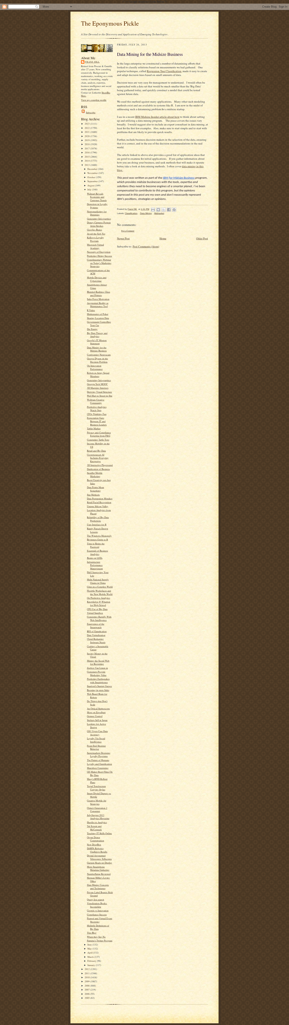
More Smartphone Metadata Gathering (98, 868)
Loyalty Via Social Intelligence (96, 740)
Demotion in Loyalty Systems (97, 205)
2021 (87, 131)
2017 (87, 148)
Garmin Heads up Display (99, 862)
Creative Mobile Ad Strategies (96, 802)
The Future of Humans (98, 760)
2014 (87, 160)
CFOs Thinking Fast (96, 414)
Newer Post (123, 238)
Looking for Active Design (96, 725)
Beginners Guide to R (97, 539)
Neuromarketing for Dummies (97, 213)
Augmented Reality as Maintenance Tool (97, 304)
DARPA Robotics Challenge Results (97, 850)
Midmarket (159, 213)
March (90, 956)
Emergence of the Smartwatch (95, 625)
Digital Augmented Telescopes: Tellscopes (99, 857)
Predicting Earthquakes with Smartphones (98, 680)
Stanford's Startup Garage (99, 686)
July (89, 189)
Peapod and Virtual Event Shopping (99, 920)
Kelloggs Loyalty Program (95, 239)
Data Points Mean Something (95, 489)
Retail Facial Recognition (99, 502)
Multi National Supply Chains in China (98, 581)
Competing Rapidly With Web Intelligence (99, 618)
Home (163, 238)
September (92, 181)
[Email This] (153, 209)
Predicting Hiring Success (99, 255)
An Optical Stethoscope (98, 708)
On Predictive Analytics (98, 597)
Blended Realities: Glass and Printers (98, 293)
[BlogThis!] (158, 209)
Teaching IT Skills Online (99, 833)
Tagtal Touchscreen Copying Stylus (96, 788)
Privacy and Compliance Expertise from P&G (99, 434)
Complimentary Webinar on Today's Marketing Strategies (99, 263)
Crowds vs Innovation (98, 910)
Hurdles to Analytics (97, 822)
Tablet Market (93, 428)
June (89, 944)
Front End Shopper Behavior (96, 747)
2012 (87, 969)
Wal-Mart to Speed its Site (99, 395)
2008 (87, 985)
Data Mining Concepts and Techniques (98, 886)
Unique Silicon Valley (97, 506)
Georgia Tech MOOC (97, 384)
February (92, 960)
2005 (87, 997)
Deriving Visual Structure (99, 391)
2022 (87, 127)
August (91, 185)
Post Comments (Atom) (146, 246)
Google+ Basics (94, 229)
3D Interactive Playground (100, 465)
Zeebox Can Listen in (97, 667)
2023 (87, 123)
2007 (87, 989)
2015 (87, 156)
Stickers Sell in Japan (97, 720)
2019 (87, 140)
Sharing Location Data (98, 318)
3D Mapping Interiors (97, 387)
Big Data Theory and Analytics (97, 334)
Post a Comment (127, 230)
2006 (87, 993)
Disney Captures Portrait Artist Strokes (99, 224)
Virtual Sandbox (95, 612)
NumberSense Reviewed (99, 873)
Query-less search (95, 899)
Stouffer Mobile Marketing (94, 474)
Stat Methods (93, 494)
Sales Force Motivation (98, 299)
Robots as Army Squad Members (98, 374)
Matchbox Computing (98, 767)
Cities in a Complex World (100, 586)
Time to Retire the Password (96, 545)
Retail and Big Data (96, 450)
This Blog (91, 932)
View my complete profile (93, 100)
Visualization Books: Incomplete (97, 905)
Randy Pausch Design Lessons (97, 530)
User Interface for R (96, 524)
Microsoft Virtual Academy (95, 246)
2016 (87, 152)
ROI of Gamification (97, 631)
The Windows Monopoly (99, 535)
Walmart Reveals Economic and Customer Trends (97, 197)
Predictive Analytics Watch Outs (96, 408)
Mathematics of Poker (97, 314)
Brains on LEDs (94, 557)
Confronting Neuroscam (99, 354)
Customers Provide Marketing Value (96, 673)
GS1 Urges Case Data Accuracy (97, 733)
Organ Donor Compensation (95, 839)
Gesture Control (94, 716)
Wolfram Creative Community (95, 401)
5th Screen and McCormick (94, 827)
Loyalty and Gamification (99, 763)
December (92, 168)
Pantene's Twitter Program (99, 940)
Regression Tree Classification (164, 71)
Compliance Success (97, 914)
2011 (87, 973)
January (91, 965)
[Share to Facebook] (169, 209)
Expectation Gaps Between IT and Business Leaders (97, 421)
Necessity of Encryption (98, 251)
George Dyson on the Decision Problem (97, 360)
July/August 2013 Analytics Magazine (98, 816)
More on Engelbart (96, 712)
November (92, 172)
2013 (87, 164)
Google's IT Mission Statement (97, 342)
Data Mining (146, 213)
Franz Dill (92, 61)
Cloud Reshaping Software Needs (96, 640)
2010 (87, 977)
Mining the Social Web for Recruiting (98, 662)
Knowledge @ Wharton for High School (98, 603)
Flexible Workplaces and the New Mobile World (100, 592)
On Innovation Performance (95, 367)
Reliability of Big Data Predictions (98, 519)
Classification (131, 213)
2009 (87, 981)
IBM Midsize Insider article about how (157, 117)
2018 (87, 144)
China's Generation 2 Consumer (97, 809)
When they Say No (96, 936)
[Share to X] (163, 209)
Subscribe (90, 112)
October (91, 177)
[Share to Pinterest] (174, 209)
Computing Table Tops (98, 439)
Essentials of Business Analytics (97, 552)
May (89, 948)
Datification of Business (98, 469)
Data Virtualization (96, 635)
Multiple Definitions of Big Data (98, 927)
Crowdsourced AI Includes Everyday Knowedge (98, 458)
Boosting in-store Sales (98, 690)
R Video (91, 310)
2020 (87, 136)
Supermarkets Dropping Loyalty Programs (98, 754)
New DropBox (94, 844)
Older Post (202, 238)
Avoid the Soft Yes (96, 233)
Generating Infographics (99, 218)
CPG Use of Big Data (97, 609)
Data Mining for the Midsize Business (97, 349)
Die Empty (92, 329)
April (90, 952)
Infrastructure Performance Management (95, 565)
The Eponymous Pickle (110, 23)
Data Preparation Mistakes (99, 498)
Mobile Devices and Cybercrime (96, 279)
